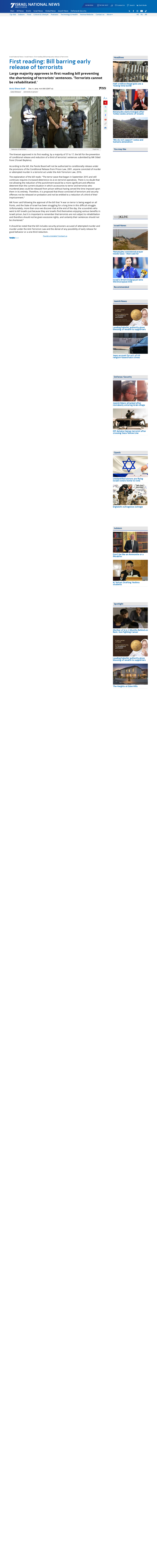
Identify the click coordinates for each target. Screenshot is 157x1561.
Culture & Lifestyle (40, 14)
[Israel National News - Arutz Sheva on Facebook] (133, 11)
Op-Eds (13, 14)
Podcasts (54, 14)
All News (20, 11)
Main (12, 11)
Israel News (38, 11)
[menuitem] (12, 11)
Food (29, 14)
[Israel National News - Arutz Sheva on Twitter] (129, 11)
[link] (130, 85)
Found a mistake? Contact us (55, 236)
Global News (50, 11)
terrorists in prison (31, 92)
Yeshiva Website (86, 14)
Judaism (21, 14)
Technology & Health (69, 14)
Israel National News (16, 57)
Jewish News (63, 11)
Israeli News (29, 57)
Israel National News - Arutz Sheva (29, 6)
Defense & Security (78, 11)
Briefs (28, 11)
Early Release (16, 92)
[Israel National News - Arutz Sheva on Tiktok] (146, 11)
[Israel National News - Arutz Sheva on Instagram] (137, 11)
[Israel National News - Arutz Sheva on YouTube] (141, 11)
